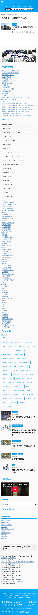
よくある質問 (6, 323)
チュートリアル (7, 215)
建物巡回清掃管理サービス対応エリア (14, 103)
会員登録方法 (6, 278)
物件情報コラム (7, 237)
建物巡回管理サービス (8, 99)
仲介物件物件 (6, 229)
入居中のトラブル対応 (8, 577)
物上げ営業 (7, 390)
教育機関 (5, 292)
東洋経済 (4, 536)
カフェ (4, 307)
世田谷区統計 (5, 523)
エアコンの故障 (16, 342)
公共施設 (5, 286)
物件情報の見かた (8, 217)
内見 (15, 370)
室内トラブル (7, 378)
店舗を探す (6, 251)
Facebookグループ (8, 210)
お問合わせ (5, 313)
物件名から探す (7, 257)
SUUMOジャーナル (7, 529)
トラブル (31, 346)
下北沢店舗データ (8, 208)
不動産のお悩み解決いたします (11, 114)
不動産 (4, 311)
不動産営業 (21, 358)
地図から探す (6, 249)
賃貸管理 (18, 398)
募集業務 (6, 374)
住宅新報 (4, 527)
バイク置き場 (6, 245)
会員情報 (5, 272)
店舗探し (5, 253)
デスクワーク (20, 346)
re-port (3, 535)
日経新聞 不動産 (6, 525)
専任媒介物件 (6, 225)
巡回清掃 (19, 378)
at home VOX (6, 531)
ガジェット (28, 342)
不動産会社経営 (8, 358)
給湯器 (16, 394)
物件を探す (5, 247)
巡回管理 (30, 378)
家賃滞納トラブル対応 (8, 569)
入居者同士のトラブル (9, 95)
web (5, 342)
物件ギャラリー (7, 231)
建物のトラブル (8, 382)
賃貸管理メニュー (8, 75)
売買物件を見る (7, 239)
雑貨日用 (5, 296)
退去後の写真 (30, 398)
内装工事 (6, 370)
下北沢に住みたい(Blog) (10, 204)
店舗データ (18, 593)
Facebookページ (8, 274)
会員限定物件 (6, 268)
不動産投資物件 (24, 362)
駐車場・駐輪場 (7, 255)
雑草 (22, 402)
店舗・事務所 (6, 241)
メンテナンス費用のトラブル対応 (12, 566)
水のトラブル (17, 386)
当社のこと (5, 212)
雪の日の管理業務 (8, 406)
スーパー (5, 294)
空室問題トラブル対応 (8, 558)
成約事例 (20, 382)
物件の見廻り (19, 390)
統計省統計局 (5, 521)
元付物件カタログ (8, 202)
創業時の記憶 (26, 370)
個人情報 (5, 315)
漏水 (27, 386)
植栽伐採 (6, 386)
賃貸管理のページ (8, 206)
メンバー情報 (6, 266)
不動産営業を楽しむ (9, 362)
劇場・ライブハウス (9, 298)
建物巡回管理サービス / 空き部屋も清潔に (16, 112)
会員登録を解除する (9, 280)
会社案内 (21, 597)
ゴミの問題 (6, 87)
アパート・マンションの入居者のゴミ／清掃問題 (17, 562)
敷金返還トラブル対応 (8, 573)
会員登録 (4, 264)
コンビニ (5, 304)
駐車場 (4, 243)
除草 (14, 402)
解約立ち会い (7, 398)
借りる (11, 593)
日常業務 (31, 382)
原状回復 (15, 374)
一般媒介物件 (6, 227)
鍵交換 (5, 402)
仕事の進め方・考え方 (21, 366)
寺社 (3, 309)
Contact (28, 597)
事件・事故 (7, 366)
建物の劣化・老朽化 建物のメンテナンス (15, 97)
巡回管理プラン (7, 101)
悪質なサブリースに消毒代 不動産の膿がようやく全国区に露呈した (24, 432)
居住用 (4, 235)
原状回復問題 (6, 91)
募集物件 (4, 233)
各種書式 (5, 221)
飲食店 (4, 302)
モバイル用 (6, 276)
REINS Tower (5, 533)
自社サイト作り (27, 394)
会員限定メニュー (8, 270)
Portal (5, 593)
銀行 (3, 288)
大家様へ (4, 262)
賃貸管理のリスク (7, 83)
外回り (32, 374)
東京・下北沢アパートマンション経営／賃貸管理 (19, 608)
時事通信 (4, 538)
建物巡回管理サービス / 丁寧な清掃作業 (15, 107)
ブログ (3, 282)
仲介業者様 (6, 327)
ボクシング (7, 350)
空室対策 (5, 85)
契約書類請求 (6, 321)
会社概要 (5, 317)
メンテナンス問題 (8, 89)
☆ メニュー (5, 200)
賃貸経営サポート (8, 79)
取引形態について (8, 223)
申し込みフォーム (8, 325)
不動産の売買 (7, 354)
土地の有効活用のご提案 (10, 73)
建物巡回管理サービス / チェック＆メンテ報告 (17, 105)
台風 (24, 374)
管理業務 (6, 394)
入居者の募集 (6, 77)
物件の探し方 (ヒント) (9, 219)
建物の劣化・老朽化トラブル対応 (12, 581)
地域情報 (4, 284)
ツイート (4, 335)
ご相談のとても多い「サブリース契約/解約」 (17, 116)
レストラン (6, 300)
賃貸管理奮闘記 (18, 459)
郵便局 (4, 290)
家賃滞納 (5, 93)
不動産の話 (19, 354)
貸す (24, 593)
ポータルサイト (19, 350)
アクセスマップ (7, 319)
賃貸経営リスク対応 (9, 81)
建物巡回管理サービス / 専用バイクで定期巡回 (17, 109)
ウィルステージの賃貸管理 (10, 71)
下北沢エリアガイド (14, 595)
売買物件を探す (7, 259)
